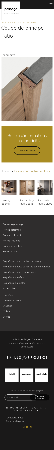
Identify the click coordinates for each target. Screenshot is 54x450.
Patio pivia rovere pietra (45, 202)
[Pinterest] (27, 427)
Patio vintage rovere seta (27, 202)
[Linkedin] (31, 427)
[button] (27, 150)
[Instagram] (24, 427)
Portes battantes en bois (19, 22)
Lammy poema (6, 202)
